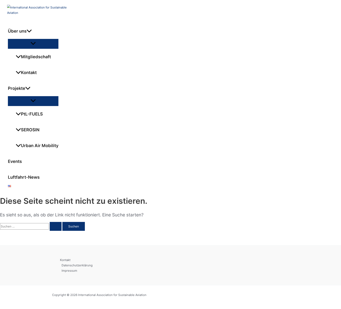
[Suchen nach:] (31, 226)
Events (15, 161)
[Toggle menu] (33, 43)
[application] (29, 31)
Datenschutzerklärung (77, 265)
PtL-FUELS (32, 113)
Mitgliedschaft (36, 56)
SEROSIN (30, 129)
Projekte (16, 88)
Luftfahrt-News (24, 177)
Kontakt (29, 72)
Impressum (69, 270)
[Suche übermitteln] (56, 226)
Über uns (17, 31)
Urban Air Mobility (39, 145)
